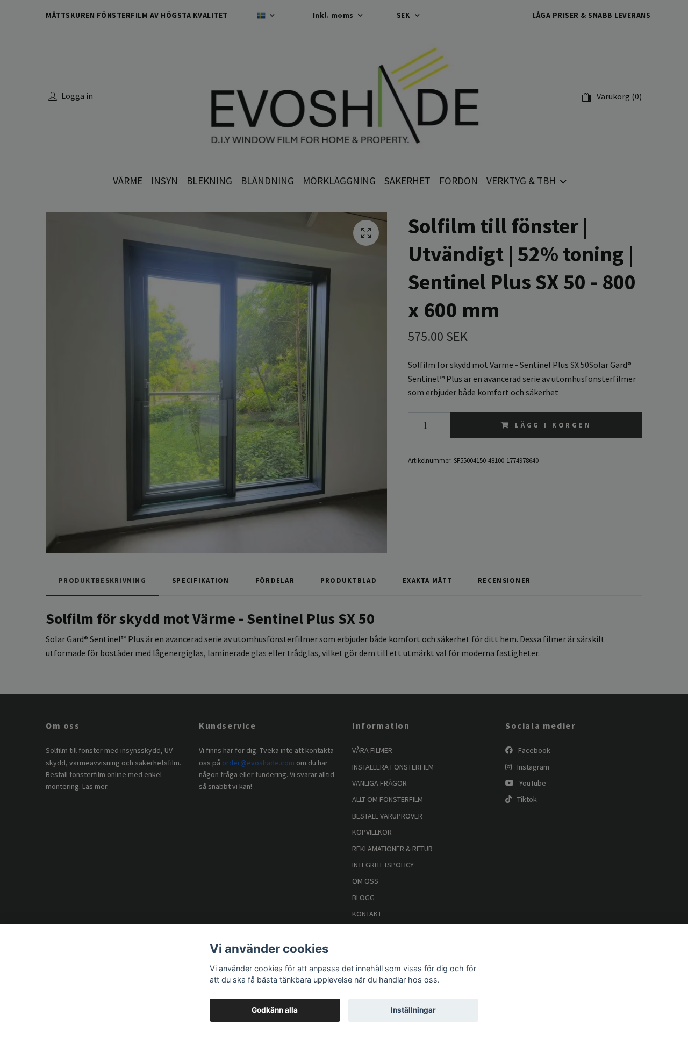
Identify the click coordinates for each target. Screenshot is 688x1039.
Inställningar (413, 1010)
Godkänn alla (275, 1010)
